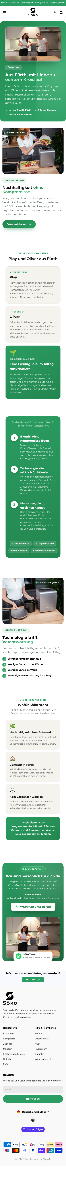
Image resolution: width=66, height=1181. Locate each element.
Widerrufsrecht (43, 1059)
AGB (37, 1043)
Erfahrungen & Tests (14, 1054)
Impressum (41, 1048)
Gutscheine (9, 1059)
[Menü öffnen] (4, 12)
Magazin (7, 1048)
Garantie (39, 1054)
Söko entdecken (17, 224)
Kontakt (39, 1033)
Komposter (9, 1038)
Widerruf (33, 979)
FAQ (5, 1064)
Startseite (8, 1033)
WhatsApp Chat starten (35, 906)
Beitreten (33, 1099)
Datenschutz (42, 1038)
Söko (26, 1159)
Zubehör (7, 1043)
